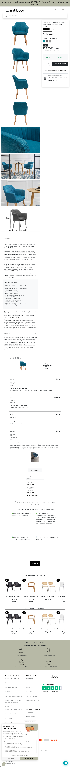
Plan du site (29, 691)
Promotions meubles (31, 696)
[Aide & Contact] (56, 10)
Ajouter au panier (60, 63)
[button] (23, 524)
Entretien (7, 333)
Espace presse (30, 683)
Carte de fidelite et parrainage (13, 714)
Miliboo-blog (29, 712)
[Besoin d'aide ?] (65, 763)
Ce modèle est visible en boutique (56, 70)
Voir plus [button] (35, 563)
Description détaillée (47, 31)
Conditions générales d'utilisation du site (14, 705)
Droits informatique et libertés (13, 709)
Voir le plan (30, 484)
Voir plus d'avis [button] (35, 470)
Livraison (7, 691)
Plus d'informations (33, 495)
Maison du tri (15, 317)
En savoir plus (17, 328)
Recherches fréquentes (32, 700)
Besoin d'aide (29, 678)
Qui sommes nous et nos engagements (12, 679)
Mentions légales (10, 682)
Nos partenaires (30, 716)
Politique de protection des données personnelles (13, 701)
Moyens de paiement (11, 687)
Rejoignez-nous (9, 718)
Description (8, 239)
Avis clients (29, 687)
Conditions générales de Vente (13, 696)
